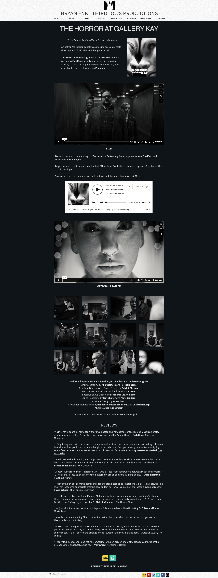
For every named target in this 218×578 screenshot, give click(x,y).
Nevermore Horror (116, 544)
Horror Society (74, 520)
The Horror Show (124, 502)
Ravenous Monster (64, 477)
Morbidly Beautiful (82, 465)
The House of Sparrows (82, 490)
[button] (66, 308)
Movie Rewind (61, 511)
